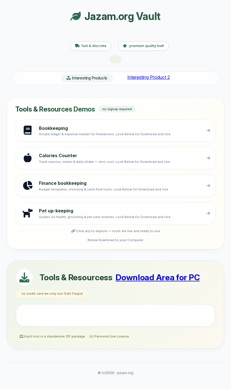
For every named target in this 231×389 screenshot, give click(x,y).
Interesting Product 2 (148, 77)
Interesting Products (89, 78)
